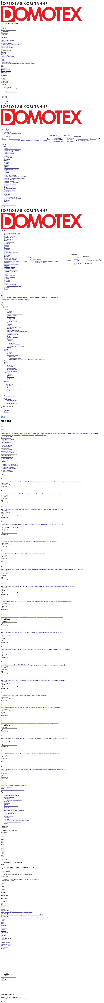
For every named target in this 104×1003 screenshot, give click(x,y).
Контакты (3, 931)
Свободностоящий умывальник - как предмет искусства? (16, 912)
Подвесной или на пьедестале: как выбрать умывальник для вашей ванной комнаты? (24, 917)
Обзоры (3, 948)
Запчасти (12, 343)
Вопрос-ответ (4, 947)
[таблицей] (3, 473)
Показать (3, 906)
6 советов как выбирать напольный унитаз (12, 790)
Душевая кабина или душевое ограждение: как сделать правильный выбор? (22, 915)
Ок (1, 1001)
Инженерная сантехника (50, 433)
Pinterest (6, 103)
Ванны (41, 433)
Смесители (36, 433)
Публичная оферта (6, 938)
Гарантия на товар (6, 945)
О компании (4, 928)
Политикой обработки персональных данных (13, 999)
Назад (10, 311)
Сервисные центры (15, 358)
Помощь (3, 939)
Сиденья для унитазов (12, 435)
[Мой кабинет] (1, 294)
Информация (4, 932)
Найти (2, 980)
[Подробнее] (1, 791)
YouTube (6, 101)
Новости (3, 929)
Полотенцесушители (67, 433)
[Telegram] (4, 417)
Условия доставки (6, 944)
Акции (2, 920)
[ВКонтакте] (2, 417)
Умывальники (14, 320)
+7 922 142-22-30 (5, 133)
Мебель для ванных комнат (8, 433)
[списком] (2, 473)
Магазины (3, 935)
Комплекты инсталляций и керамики (83, 433)
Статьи (3, 909)
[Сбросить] (2, 904)
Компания (10, 375)
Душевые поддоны (26, 435)
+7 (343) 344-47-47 (6, 132)
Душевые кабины (21, 433)
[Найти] (2, 27)
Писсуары (34, 435)
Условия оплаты (5, 942)
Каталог (9, 312)
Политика (3, 936)
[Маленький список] (1, 474)
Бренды (3, 923)
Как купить (10, 366)
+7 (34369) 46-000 (6, 130)
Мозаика (59, 433)
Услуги (9, 353)
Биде (19, 435)
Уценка (44, 435)
